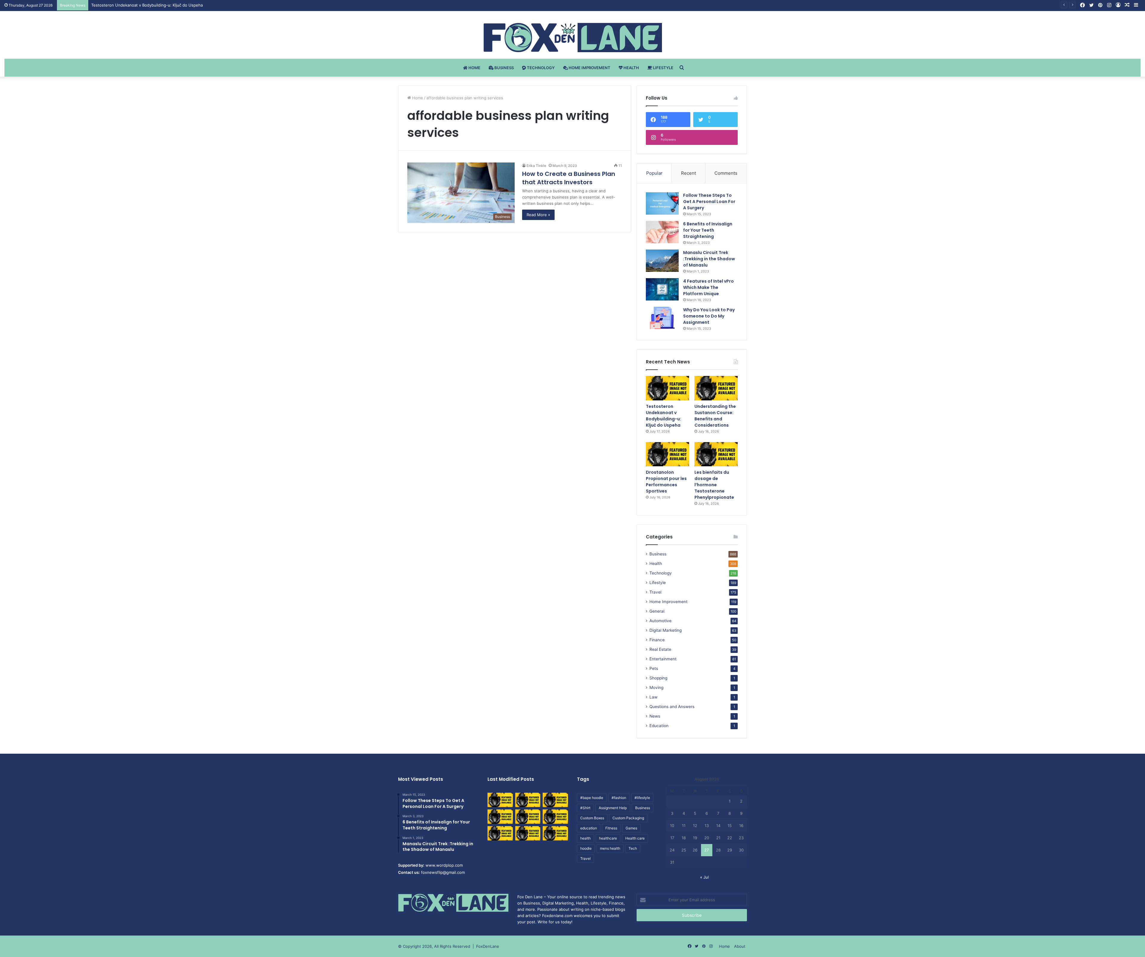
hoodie (586, 848)
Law (653, 697)
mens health (610, 848)
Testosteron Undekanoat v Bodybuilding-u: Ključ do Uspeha (663, 415)
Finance (657, 639)
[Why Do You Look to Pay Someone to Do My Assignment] (662, 318)
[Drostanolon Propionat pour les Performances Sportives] (667, 454)
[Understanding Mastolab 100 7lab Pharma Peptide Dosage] (555, 833)
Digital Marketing (665, 630)
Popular (654, 173)
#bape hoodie (591, 797)
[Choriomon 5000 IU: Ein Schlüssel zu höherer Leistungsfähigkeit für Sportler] (500, 800)
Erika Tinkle (536, 165)
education (588, 828)
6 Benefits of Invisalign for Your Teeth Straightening (707, 230)
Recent (688, 173)
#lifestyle (642, 797)
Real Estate (660, 649)
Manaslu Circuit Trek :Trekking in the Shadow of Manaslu (709, 259)
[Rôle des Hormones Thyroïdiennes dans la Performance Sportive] (528, 833)
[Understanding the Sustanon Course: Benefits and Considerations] (716, 388)
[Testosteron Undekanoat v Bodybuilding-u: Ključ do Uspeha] (667, 388)
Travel (655, 592)
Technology (540, 67)
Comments (725, 173)
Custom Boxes (592, 818)
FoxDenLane (487, 946)
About (739, 946)
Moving (656, 687)
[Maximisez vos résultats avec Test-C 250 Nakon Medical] (500, 833)
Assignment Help (613, 808)
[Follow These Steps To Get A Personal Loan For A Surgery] (662, 203)
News (654, 716)
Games (631, 828)
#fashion (619, 797)
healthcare (608, 838)
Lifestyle (662, 67)
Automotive (660, 620)
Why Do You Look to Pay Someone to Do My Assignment (709, 316)
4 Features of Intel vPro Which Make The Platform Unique (708, 287)
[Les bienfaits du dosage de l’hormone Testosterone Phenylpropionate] (716, 454)
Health (631, 67)
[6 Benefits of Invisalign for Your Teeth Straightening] (662, 232)
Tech (633, 848)
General (656, 611)
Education (659, 725)
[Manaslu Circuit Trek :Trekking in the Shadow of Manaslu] (662, 261)
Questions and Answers (671, 706)
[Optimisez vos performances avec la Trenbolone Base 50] (555, 816)
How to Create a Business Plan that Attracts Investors (568, 178)
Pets (653, 668)
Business (503, 67)
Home (474, 67)
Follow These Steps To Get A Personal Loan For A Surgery (709, 201)
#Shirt (585, 808)
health (585, 838)
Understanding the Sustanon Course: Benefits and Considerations (715, 415)
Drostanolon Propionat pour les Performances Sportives (666, 481)
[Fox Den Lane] (572, 37)
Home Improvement (589, 67)
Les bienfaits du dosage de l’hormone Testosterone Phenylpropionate (714, 484)
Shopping (658, 678)
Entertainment (663, 658)
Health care (635, 838)
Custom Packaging (628, 818)
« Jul (704, 877)
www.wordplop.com (444, 865)
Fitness (611, 828)
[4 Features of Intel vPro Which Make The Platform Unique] (662, 289)
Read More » (538, 214)
